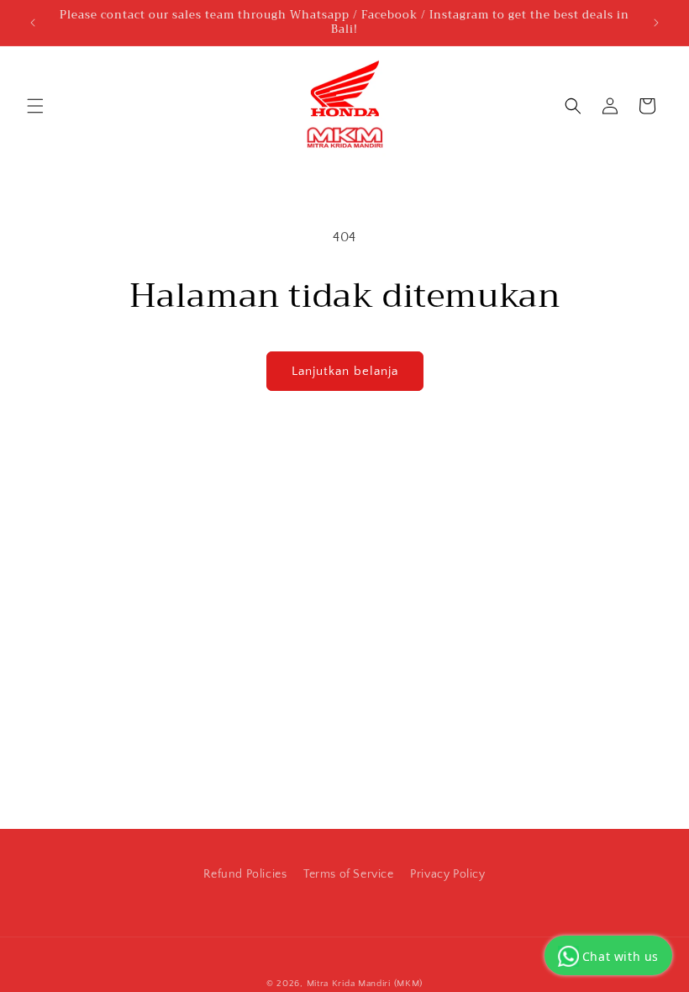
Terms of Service (348, 874)
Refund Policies (245, 874)
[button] (35, 105)
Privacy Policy (447, 874)
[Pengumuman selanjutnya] (656, 22)
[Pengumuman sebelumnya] (32, 22)
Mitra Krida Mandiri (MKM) (365, 984)
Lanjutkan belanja (345, 371)
